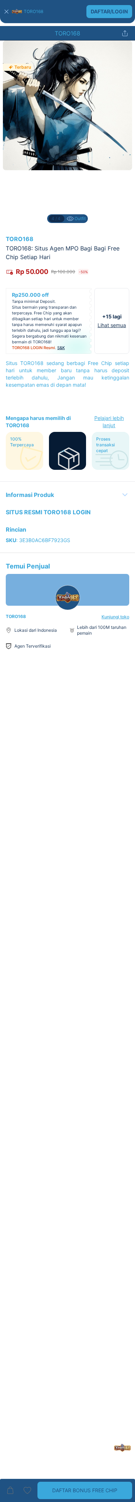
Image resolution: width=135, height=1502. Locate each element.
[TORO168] (17, 11)
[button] (67, 11)
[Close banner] (6, 11)
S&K (61, 347)
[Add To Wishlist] (27, 1490)
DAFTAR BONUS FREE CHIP (84, 1490)
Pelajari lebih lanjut (109, 421)
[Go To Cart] (10, 1490)
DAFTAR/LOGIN (109, 11)
